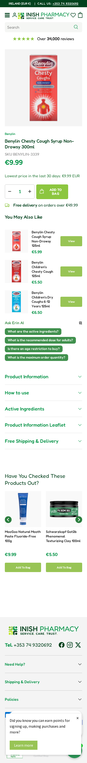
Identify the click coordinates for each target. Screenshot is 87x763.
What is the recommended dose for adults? (40, 340)
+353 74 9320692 (43, 3)
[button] (80, 15)
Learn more (23, 745)
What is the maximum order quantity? (36, 357)
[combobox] (43, 27)
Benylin (10, 134)
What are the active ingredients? (33, 331)
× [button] (77, 718)
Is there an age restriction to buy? (34, 349)
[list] (43, 87)
